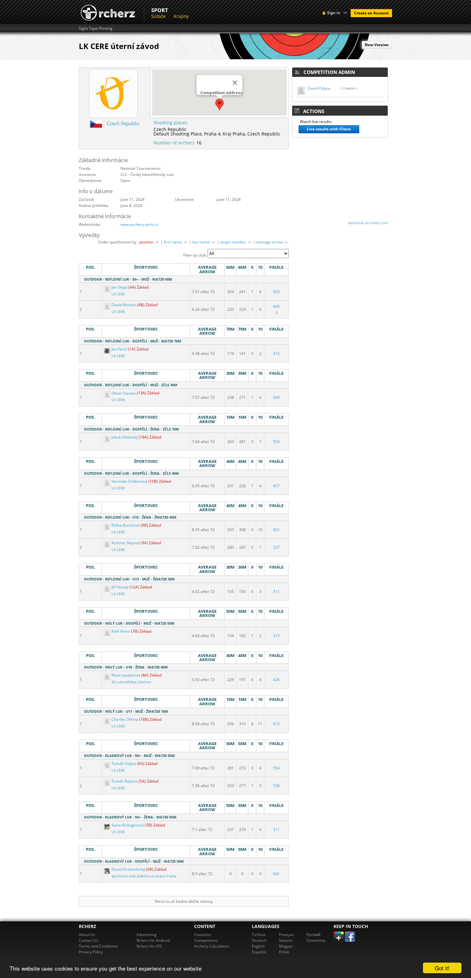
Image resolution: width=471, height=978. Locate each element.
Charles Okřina (125, 719)
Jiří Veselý (120, 587)
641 (276, 873)
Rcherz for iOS (149, 946)
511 (276, 829)
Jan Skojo (119, 287)
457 (276, 486)
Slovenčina (316, 940)
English (258, 946)
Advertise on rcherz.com (368, 223)
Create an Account (371, 13)
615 (276, 724)
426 (276, 679)
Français (286, 934)
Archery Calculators (211, 946)
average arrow (270, 242)
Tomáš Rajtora (124, 781)
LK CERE (118, 294)
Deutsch (259, 940)
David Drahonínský (128, 869)
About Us (87, 934)
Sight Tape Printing (95, 28)
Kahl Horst (121, 631)
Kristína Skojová (126, 543)
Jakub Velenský (125, 437)
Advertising (146, 934)
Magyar (286, 946)
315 (276, 353)
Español (259, 952)
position (146, 242)
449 (276, 306)
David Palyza (319, 88)
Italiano (285, 940)
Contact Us (88, 940)
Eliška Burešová (126, 525)
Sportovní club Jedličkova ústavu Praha (144, 876)
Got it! (442, 968)
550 (276, 441)
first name (173, 242)
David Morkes (124, 305)
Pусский (313, 934)
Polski (284, 952)
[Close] (235, 82)
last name (201, 242)
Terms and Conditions (98, 946)
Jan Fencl (119, 349)
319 (276, 635)
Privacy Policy (91, 952)
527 (276, 547)
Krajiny (181, 16)
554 (276, 768)
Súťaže (158, 16)
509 (276, 397)
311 (276, 591)
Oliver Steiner (124, 393)
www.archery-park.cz (139, 224)
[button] (219, 105)
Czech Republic (123, 123)
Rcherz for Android (153, 940)
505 (276, 291)
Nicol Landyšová (126, 675)
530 (276, 785)
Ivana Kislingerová (128, 825)
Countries (202, 934)
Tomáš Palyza (124, 763)
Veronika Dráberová (129, 481)
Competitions (206, 940)
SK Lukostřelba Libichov (131, 682)
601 (276, 529)
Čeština (258, 934)
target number (233, 242)
